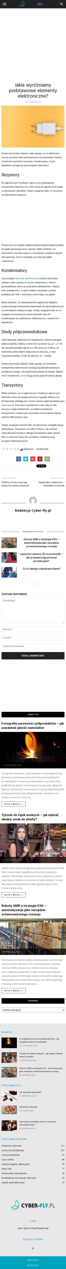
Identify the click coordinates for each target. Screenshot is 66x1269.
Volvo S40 (6, 1168)
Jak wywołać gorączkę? (30, 1092)
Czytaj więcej (12, 804)
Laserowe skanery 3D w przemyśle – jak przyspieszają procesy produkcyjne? (41, 557)
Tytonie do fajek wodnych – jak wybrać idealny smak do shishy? (41, 1055)
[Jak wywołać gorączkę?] (9, 1096)
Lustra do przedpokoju (13, 1150)
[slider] (11, 449)
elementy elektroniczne (26, 278)
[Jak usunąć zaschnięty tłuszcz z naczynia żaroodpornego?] (9, 1125)
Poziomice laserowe (12, 1145)
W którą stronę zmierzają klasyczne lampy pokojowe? (16, 484)
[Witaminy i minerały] (9, 1110)
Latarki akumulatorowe (13, 1182)
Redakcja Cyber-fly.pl (33, 510)
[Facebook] (33, 1249)
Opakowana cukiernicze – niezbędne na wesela (51, 484)
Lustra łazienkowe (11, 1154)
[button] (61, 4)
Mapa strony (33, 1260)
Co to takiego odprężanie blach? (41, 568)
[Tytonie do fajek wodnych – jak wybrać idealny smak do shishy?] (33, 843)
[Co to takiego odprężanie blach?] (9, 572)
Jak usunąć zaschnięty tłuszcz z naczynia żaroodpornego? (37, 1123)
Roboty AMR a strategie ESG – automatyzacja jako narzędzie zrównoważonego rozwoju (41, 543)
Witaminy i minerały (28, 1107)
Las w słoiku (8, 1159)
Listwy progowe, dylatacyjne (16, 1164)
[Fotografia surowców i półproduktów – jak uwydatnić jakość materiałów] (33, 750)
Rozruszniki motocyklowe (14, 1173)
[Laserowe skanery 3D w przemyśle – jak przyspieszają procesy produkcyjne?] (9, 557)
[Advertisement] (33, 43)
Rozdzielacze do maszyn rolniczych (19, 1177)
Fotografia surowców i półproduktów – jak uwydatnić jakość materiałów (39, 1040)
